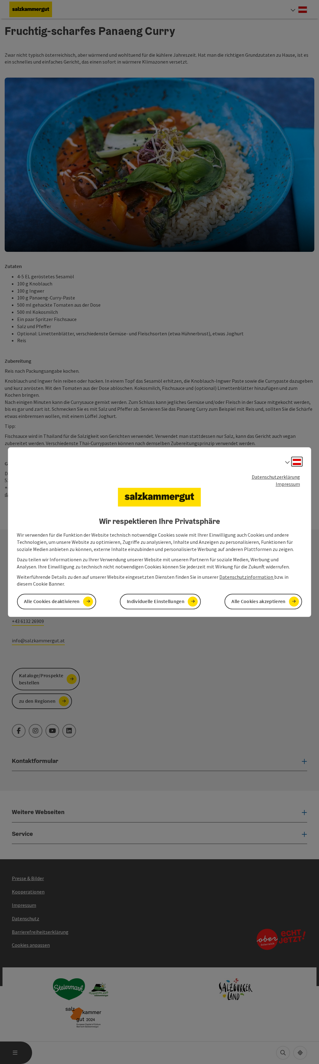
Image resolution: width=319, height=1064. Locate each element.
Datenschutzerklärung (276, 477)
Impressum (288, 484)
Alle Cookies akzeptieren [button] (258, 601)
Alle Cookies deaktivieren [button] (52, 601)
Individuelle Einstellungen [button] (155, 601)
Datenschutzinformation (246, 577)
